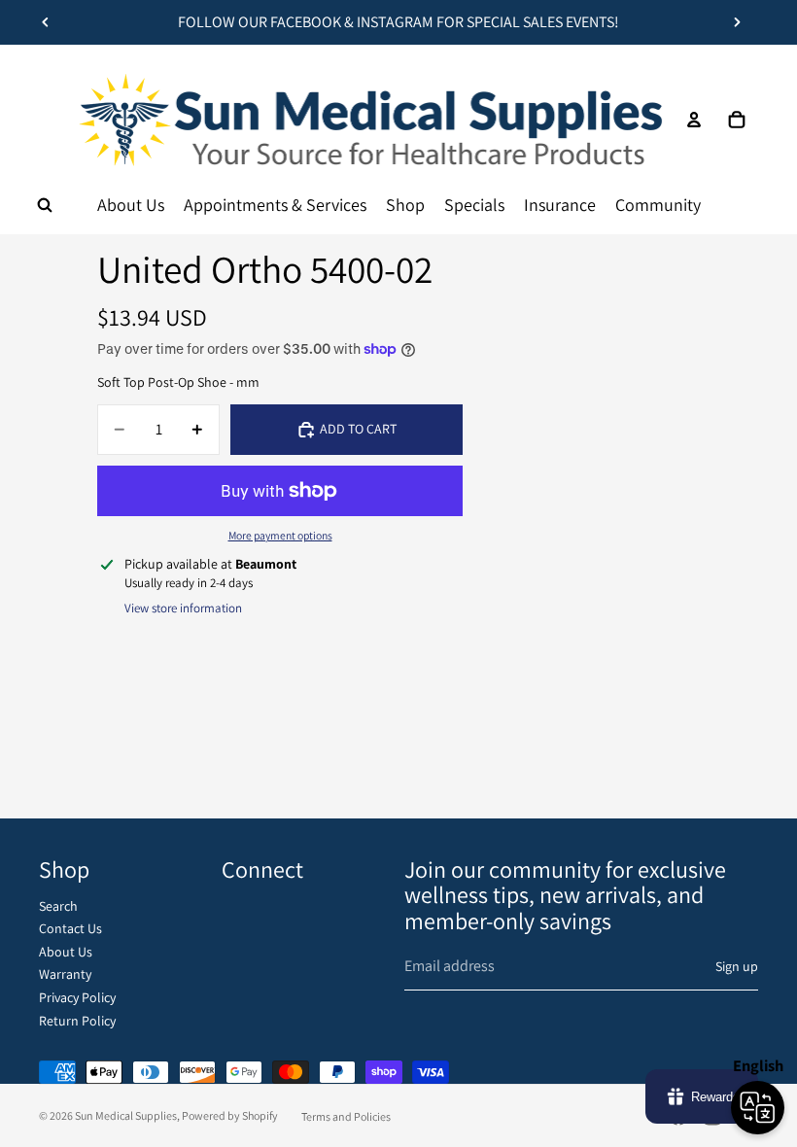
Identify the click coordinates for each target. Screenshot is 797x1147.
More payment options (280, 535)
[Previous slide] (45, 22)
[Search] (44, 205)
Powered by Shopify (230, 1115)
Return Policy (77, 1020)
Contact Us (70, 928)
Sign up (736, 966)
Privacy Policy (77, 997)
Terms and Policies (346, 1116)
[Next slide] (736, 22)
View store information (183, 608)
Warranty (65, 974)
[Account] (694, 119)
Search (58, 906)
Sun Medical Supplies (126, 1115)
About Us (65, 951)
